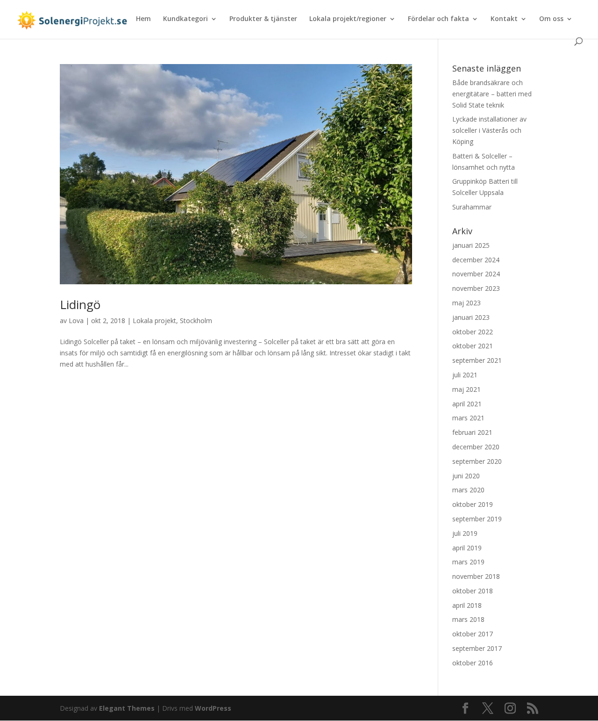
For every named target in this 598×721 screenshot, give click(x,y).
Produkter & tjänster (263, 19)
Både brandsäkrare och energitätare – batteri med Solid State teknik (492, 93)
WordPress (213, 708)
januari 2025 (471, 245)
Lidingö (80, 304)
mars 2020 (468, 489)
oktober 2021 (472, 345)
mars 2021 (468, 417)
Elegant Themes (127, 708)
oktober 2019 (472, 504)
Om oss (551, 19)
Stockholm (196, 320)
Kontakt (504, 19)
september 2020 (477, 461)
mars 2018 (468, 619)
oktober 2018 (472, 590)
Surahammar (471, 206)
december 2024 (475, 259)
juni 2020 (466, 475)
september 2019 (477, 518)
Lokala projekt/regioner (347, 19)
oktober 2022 (472, 331)
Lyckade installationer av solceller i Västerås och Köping (489, 130)
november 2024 (476, 273)
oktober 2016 (472, 662)
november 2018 (476, 576)
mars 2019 (468, 561)
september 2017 (477, 648)
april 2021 (467, 403)
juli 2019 (464, 533)
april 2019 (467, 547)
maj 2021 (466, 389)
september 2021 (477, 360)
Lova (76, 320)
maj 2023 (466, 302)
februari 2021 (472, 432)
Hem (143, 19)
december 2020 (475, 446)
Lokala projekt (154, 320)
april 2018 (467, 605)
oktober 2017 (472, 633)
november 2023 (476, 288)
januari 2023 (471, 317)
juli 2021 (464, 374)
